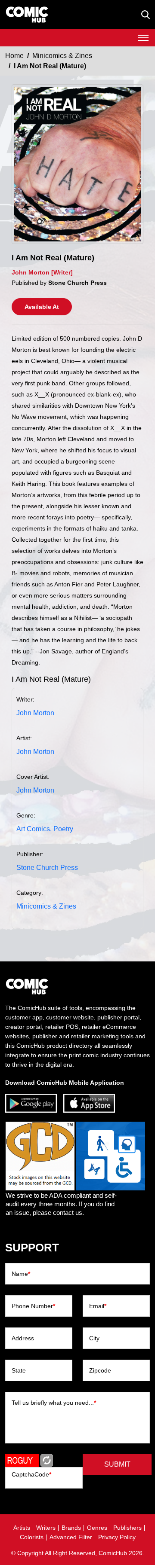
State (19, 1370)
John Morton (35, 713)
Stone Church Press (47, 867)
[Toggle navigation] (143, 38)
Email (97, 1306)
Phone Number (33, 1306)
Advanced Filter (71, 1537)
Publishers (127, 1527)
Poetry (63, 829)
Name (21, 1274)
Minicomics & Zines (62, 55)
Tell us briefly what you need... (54, 1403)
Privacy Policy (117, 1537)
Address (23, 1338)
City (94, 1338)
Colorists (31, 1537)
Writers (46, 1527)
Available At (42, 306)
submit (117, 1464)
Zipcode (100, 1370)
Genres (97, 1527)
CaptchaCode (31, 1474)
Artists (21, 1527)
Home (14, 55)
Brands (71, 1527)
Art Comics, (34, 829)
